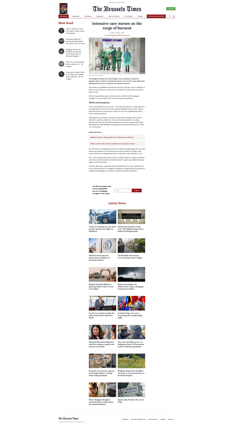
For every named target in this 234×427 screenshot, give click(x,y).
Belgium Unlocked (156, 16)
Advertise (125, 419)
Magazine (63, 16)
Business (100, 16)
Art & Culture (114, 16)
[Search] (170, 16)
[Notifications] (174, 16)
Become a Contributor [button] (138, 419)
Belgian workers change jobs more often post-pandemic (112, 137)
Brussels (76, 16)
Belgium (88, 16)
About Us (171, 419)
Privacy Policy (152, 419)
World (140, 16)
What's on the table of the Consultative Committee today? (112, 144)
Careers (162, 419)
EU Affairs (128, 16)
